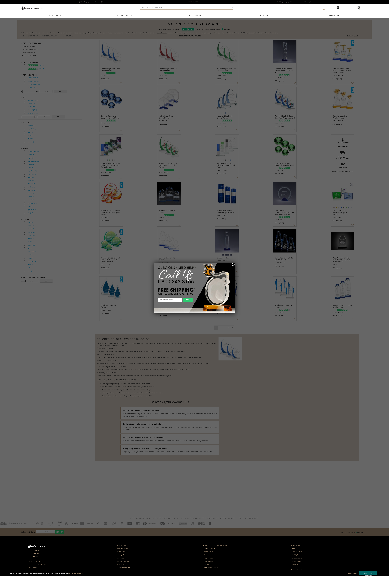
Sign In (293, 548)
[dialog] (194, 288)
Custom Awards (54, 16)
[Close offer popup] (233, 264)
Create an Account (297, 552)
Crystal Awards (194, 16)
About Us (36, 550)
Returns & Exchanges (123, 561)
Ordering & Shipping (122, 548)
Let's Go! (188, 300)
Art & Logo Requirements (124, 555)
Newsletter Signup (297, 558)
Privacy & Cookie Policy (76, 573)
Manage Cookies (352, 573)
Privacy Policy (295, 564)
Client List (36, 553)
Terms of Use (120, 564)
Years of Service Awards (211, 567)
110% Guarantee (121, 552)
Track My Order (296, 555)
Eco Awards (207, 564)
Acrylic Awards (208, 558)
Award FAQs (120, 558)
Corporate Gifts (335, 16)
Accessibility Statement (123, 567)
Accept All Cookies (368, 573)
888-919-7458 (33, 568)
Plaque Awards (264, 16)
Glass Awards (208, 555)
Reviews (35, 556)
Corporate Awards (124, 16)
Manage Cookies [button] (296, 561)
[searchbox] (186, 8)
